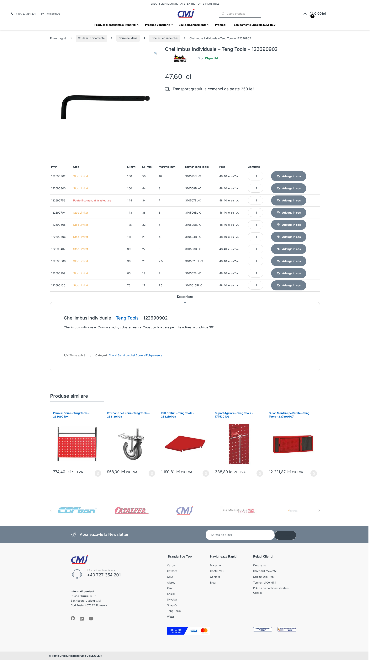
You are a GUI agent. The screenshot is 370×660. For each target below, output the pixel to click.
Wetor (170, 616)
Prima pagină (58, 38)
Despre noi (260, 565)
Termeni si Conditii (264, 582)
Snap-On (172, 605)
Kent (169, 588)
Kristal (171, 593)
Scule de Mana (128, 38)
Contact (215, 576)
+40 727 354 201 (26, 13)
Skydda (172, 599)
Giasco (171, 582)
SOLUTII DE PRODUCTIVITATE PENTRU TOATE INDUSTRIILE (185, 3)
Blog (212, 582)
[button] (155, 53)
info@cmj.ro (53, 13)
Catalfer (172, 571)
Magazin (215, 565)
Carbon (171, 565)
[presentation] (319, 510)
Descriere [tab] (185, 297)
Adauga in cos (291, 176)
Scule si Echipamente (91, 38)
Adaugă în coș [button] (96, 473)
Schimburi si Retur (264, 576)
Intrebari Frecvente (265, 571)
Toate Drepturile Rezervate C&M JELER (77, 655)
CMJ (170, 576)
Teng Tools (127, 318)
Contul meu (217, 571)
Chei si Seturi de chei (164, 38)
